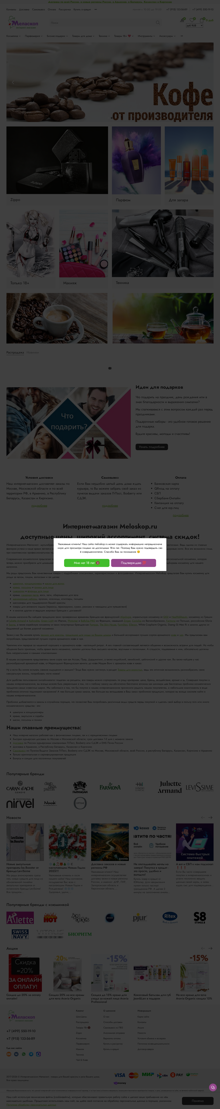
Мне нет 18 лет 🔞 (87, 563)
